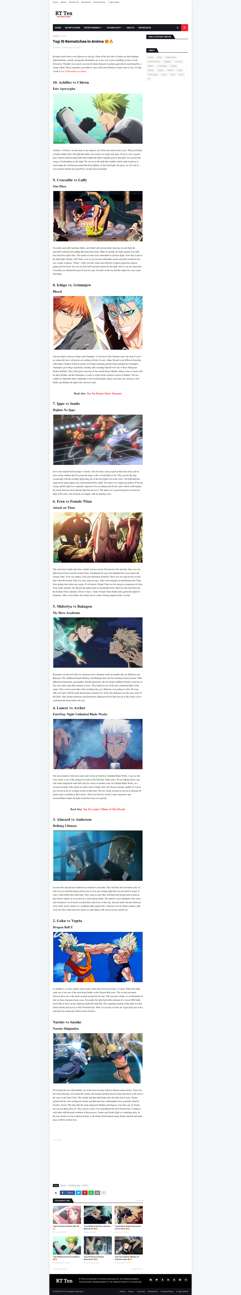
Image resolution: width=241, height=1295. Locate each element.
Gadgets (167, 61)
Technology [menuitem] (114, 27)
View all (139, 1200)
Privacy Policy (99, 2)
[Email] (97, 1193)
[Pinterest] (85, 1193)
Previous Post (60, 1269)
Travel (181, 74)
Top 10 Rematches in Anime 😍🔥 (66, 1258)
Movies (170, 70)
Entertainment (74, 1185)
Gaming (178, 61)
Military (151, 70)
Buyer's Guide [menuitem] (72, 27)
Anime (63, 36)
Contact (141, 1291)
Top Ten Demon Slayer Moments (104, 393)
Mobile (160, 70)
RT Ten (63, 1291)
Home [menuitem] (58, 27)
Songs (179, 70)
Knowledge (162, 66)
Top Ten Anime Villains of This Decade (104, 809)
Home (55, 2)
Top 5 (172, 74)
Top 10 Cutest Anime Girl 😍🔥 (66, 1227)
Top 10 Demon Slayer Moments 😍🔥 (94, 1258)
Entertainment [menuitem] (92, 27)
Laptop (173, 66)
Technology (152, 74)
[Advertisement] (98, 1160)
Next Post (136, 1269)
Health (150, 66)
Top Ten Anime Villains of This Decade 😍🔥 (127, 1258)
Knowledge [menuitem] (144, 27)
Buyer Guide (171, 57)
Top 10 (85, 1185)
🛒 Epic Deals (113, 2)
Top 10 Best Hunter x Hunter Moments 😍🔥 (97, 1227)
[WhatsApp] (91, 1193)
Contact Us (74, 2)
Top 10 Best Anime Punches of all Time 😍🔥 (128, 1227)
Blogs (159, 57)
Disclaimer (86, 2)
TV (149, 79)
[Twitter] (78, 1193)
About (63, 2)
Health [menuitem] (130, 27)
